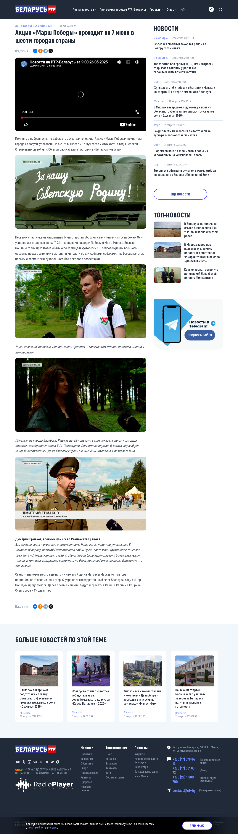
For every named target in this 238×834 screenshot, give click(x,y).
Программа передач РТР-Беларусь (123, 9)
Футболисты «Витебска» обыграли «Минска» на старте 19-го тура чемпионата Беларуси (184, 90)
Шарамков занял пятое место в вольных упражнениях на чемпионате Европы (181, 153)
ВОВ (50, 25)
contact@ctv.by (197, 790)
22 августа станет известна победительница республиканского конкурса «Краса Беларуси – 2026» (91, 697)
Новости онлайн (86, 788)
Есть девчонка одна (146, 771)
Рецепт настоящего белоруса (146, 760)
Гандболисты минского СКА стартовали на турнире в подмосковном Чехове (182, 133)
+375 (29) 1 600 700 (194, 779)
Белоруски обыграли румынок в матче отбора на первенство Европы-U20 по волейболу (185, 172)
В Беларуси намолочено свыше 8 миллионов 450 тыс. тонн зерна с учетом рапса (201, 230)
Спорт (157, 81)
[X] (51, 51)
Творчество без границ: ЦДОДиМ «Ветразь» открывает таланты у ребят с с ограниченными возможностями (183, 68)
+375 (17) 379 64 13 (196, 761)
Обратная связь (115, 777)
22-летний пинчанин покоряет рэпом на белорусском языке (180, 46)
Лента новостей (24, 25)
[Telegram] (45, 51)
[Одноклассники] (40, 51)
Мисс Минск (141, 776)
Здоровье (86, 782)
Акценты (139, 754)
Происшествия (89, 772)
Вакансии (111, 763)
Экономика (87, 758)
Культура (86, 777)
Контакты (111, 768)
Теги (108, 772)
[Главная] (37, 9)
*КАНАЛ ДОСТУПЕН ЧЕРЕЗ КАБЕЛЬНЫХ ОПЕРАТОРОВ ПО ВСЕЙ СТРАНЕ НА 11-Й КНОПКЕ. (43, 771)
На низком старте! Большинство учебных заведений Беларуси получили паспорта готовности (190, 698)
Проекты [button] (155, 9)
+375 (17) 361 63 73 (190, 770)
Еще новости (180, 194)
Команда (111, 758)
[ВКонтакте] (35, 51)
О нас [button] (170, 9)
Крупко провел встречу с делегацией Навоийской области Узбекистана (201, 273)
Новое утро (141, 767)
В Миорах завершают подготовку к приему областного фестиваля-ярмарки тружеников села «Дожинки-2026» (184, 111)
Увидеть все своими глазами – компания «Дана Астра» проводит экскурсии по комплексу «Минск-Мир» (142, 697)
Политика (86, 754)
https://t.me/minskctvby (169, 301)
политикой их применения (42, 827)
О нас (109, 754)
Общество (40, 25)
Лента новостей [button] (83, 9)
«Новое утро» (161, 38)
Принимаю (197, 825)
